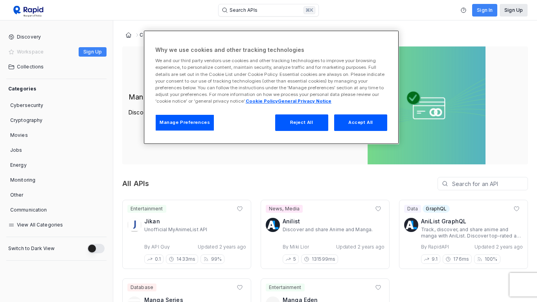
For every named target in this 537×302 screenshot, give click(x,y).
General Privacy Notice (304, 101)
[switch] (96, 248)
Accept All (360, 122)
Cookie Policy (262, 101)
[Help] (463, 10)
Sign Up (513, 10)
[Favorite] (240, 209)
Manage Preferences (185, 122)
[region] (271, 87)
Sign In (485, 10)
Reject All (301, 122)
